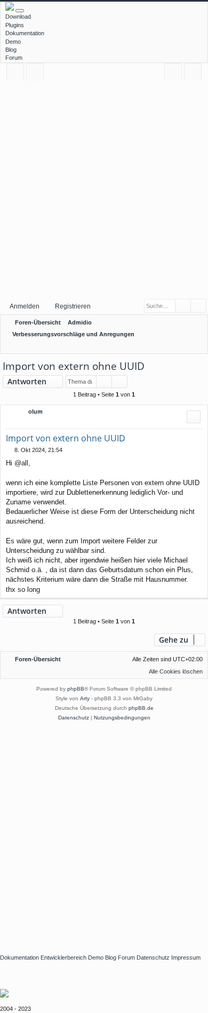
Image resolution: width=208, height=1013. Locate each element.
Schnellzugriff (17, 73)
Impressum (186, 957)
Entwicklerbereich (63, 957)
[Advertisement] (104, 189)
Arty (85, 698)
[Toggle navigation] (19, 10)
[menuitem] (198, 346)
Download (18, 16)
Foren (37, 73)
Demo (13, 41)
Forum (13, 57)
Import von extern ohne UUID (74, 366)
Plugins (14, 25)
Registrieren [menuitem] (195, 73)
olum (35, 411)
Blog (11, 49)
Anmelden (24, 306)
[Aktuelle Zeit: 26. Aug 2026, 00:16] (184, 346)
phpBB (75, 689)
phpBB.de (141, 708)
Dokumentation (24, 33)
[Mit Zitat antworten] (194, 416)
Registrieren (73, 306)
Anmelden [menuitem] (175, 73)
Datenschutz (153, 957)
